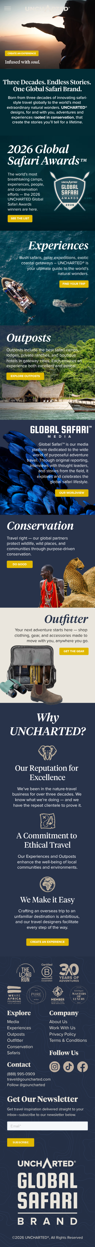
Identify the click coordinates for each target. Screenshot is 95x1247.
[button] (7, 8)
